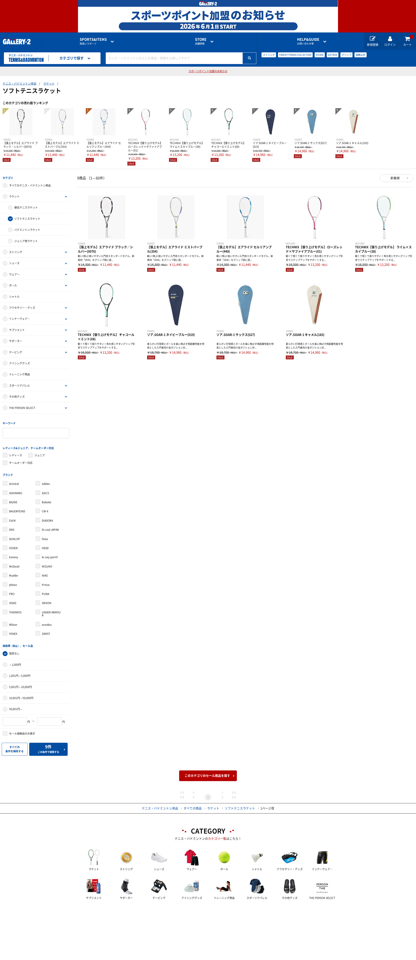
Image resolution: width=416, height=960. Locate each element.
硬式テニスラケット (26, 207)
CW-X (45, 511)
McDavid (14, 566)
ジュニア (39, 455)
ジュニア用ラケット (26, 241)
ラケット (49, 83)
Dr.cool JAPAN (50, 529)
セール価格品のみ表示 (22, 733)
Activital (14, 483)
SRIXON (46, 603)
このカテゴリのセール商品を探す (207, 775)
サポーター (15, 341)
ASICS (45, 493)
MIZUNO (47, 566)
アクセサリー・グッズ (22, 307)
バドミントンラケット (27, 229)
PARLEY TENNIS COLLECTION (295, 55)
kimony (13, 557)
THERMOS (15, 612)
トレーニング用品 (19, 374)
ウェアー (14, 274)
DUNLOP (14, 539)
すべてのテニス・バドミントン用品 (30, 185)
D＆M (12, 520)
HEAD (45, 548)
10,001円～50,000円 (21, 698)
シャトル (14, 296)
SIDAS (12, 603)
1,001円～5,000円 (19, 675)
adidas (46, 483)
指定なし (14, 653)
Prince (46, 585)
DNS (11, 529)
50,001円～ (16, 709)
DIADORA (47, 520)
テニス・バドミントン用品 (19, 83)
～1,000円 (15, 664)
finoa (45, 539)
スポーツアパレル (19, 385)
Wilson (13, 624)
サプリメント (17, 330)
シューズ (14, 263)
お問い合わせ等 (308, 41)
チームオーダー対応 (20, 463)
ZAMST (46, 633)
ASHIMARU (15, 493)
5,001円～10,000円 (20, 687)
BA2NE (13, 502)
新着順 (395, 178)
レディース (15, 455)
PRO (12, 594)
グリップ (346, 55)
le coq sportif (50, 557)
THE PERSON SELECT (22, 408)
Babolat (46, 502)
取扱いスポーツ (93, 41)
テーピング (15, 352)
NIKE (45, 575)
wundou (47, 624)
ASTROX (332, 55)
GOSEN (13, 548)
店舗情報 (200, 41)
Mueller (13, 575)
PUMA (45, 594)
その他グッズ (17, 396)
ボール (13, 285)
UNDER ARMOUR (51, 614)
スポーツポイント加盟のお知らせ (208, 71)
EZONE (319, 55)
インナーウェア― (19, 318)
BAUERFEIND (17, 511)
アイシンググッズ (19, 363)
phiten (13, 585)
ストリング (269, 55)
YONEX (13, 633)
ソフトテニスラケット (27, 218)
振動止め (360, 55)
